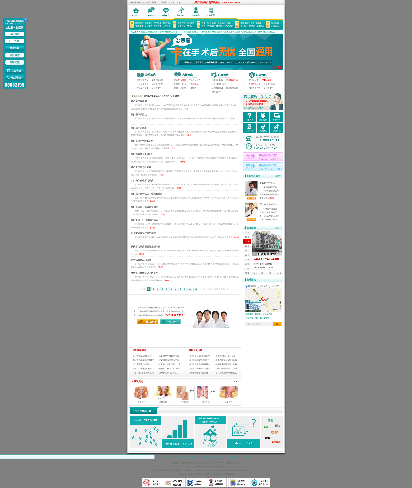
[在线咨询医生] (211, 11)
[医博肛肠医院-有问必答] (166, 11)
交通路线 (251, 279)
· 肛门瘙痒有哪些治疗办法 (169, 360)
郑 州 (271, 273)
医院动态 (180, 457)
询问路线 (277, 131)
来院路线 (275, 23)
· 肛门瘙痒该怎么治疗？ (141, 364)
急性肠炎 (260, 26)
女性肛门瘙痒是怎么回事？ (144, 273)
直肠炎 (259, 23)
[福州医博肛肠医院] (207, 307)
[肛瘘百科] (228, 388)
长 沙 (247, 250)
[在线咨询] (147, 321)
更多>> (237, 381)
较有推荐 (252, 286)
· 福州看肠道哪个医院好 (198, 373)
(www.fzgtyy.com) (203, 466)
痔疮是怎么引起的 (249, 32)
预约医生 (249, 131)
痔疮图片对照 (157, 84)
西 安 (279, 273)
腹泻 (247, 23)
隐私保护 (193, 457)
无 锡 (247, 268)
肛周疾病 (165, 96)
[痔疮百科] (141, 388)
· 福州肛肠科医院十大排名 (199, 368)
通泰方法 (181, 26)
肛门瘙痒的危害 (139, 127)
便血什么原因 (195, 80)
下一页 (202, 289)
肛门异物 (220, 26)
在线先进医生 (253, 176)
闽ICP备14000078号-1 (251, 470)
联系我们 (219, 457)
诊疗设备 (167, 26)
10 (190, 289)
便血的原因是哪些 (149, 32)
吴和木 (263, 183)
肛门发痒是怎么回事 (141, 167)
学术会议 (158, 23)
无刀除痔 (191, 23)
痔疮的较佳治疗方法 (166, 32)
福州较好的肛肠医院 (266, 32)
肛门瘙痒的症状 (139, 114)
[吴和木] (251, 183)
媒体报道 (167, 23)
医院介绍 (167, 457)
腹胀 (252, 23)
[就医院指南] (268, 23)
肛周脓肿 (221, 23)
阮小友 (263, 204)
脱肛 (229, 23)
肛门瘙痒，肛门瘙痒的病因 (144, 220)
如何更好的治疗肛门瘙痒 (143, 233)
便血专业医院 (180, 88)
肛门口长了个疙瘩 (183, 32)
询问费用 (263, 120)
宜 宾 (255, 273)
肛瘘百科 (228, 402)
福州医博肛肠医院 (151, 96)
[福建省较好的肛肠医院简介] (136, 11)
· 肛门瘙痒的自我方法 (167, 356)
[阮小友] (251, 204)
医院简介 (139, 23)
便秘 (242, 23)
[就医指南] (181, 11)
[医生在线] (196, 11)
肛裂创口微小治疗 (219, 84)
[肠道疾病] (237, 23)
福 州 (247, 246)
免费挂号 (277, 120)
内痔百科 (185, 402)
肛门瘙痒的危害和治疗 (142, 141)
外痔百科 (163, 402)
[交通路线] (263, 290)
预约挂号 (139, 26)
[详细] (186, 109)
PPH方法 (191, 26)
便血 (204, 26)
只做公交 (275, 286)
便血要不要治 (180, 84)
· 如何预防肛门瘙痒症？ (168, 373)
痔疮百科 (141, 402)
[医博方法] (174, 23)
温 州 (263, 273)
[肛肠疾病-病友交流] (151, 11)
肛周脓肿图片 (217, 88)
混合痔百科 (206, 402)
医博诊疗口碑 (269, 84)
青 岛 (247, 255)
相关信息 (245, 457)
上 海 (247, 241)
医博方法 (181, 23)
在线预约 (232, 457)
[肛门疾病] (198, 23)
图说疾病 (157, 26)
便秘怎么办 (217, 32)
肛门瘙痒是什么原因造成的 (144, 207)
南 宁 (247, 264)
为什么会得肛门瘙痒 (141, 259)
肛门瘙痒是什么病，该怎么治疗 (147, 193)
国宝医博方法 (254, 88)
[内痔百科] (185, 388)
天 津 (247, 232)
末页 (209, 289)
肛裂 (214, 23)
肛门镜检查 (253, 80)
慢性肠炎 (244, 26)
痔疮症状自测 (157, 80)
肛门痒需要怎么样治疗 (142, 154)
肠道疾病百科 (232, 88)
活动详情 (263, 131)
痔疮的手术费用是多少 (201, 32)
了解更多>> (157, 88)
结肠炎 (252, 26)
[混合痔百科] (206, 388)
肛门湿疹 (211, 26)
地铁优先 (263, 286)
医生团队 (148, 23)
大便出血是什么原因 (231, 32)
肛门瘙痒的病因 (139, 101)
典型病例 (148, 26)
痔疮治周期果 (142, 84)
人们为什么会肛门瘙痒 (142, 180)
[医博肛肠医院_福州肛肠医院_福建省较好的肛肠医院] (132, 23)
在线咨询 (275, 26)
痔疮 (204, 23)
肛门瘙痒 (229, 26)
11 (195, 289)
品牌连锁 (251, 227)
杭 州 (247, 237)
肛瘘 (209, 23)
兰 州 (247, 259)
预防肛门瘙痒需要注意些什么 (145, 246)
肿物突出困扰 (217, 80)
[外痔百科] (163, 388)
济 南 (247, 273)
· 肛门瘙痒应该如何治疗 (141, 356)
